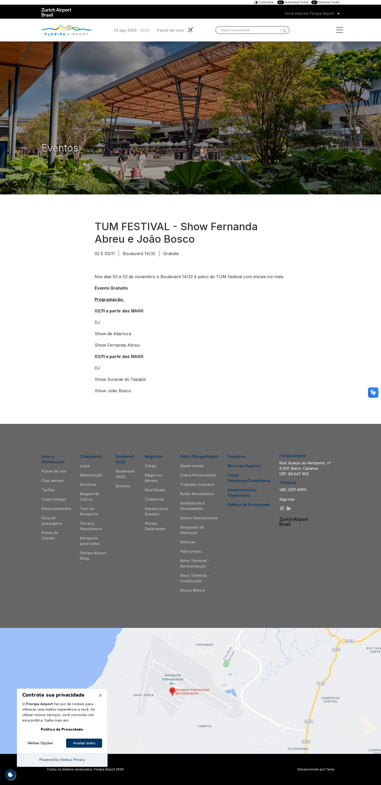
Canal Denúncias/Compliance (249, 478)
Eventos (123, 486)
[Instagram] (282, 508)
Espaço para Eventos (156, 511)
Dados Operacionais (199, 518)
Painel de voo (53, 471)
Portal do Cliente (49, 535)
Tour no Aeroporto (89, 511)
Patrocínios (190, 551)
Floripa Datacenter (155, 526)
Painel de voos (170, 30)
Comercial (154, 499)
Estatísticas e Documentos (192, 506)
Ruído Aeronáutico (197, 494)
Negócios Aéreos (154, 478)
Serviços (88, 484)
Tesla (330, 769)
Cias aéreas (52, 480)
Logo (66, 30)
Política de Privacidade (249, 504)
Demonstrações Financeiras (242, 492)
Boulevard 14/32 (125, 474)
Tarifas (48, 490)
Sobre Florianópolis (198, 475)
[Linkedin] (289, 508)
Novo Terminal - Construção (195, 578)
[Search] (283, 30)
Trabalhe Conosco (197, 484)
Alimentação (91, 475)
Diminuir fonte (326, 2)
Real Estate (155, 490)
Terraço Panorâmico (91, 526)
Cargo (150, 466)
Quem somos (192, 466)
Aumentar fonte (294, 2)
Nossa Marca (192, 590)
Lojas (85, 466)
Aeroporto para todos (90, 541)
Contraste (265, 2)
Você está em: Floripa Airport (309, 13)
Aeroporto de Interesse (192, 530)
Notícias (187, 542)
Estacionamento (56, 508)
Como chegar (53, 499)
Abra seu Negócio (244, 466)
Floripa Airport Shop (93, 555)
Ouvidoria (236, 456)
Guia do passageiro (51, 520)
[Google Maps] (190, 691)
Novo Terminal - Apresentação (195, 563)
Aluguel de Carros (89, 496)
